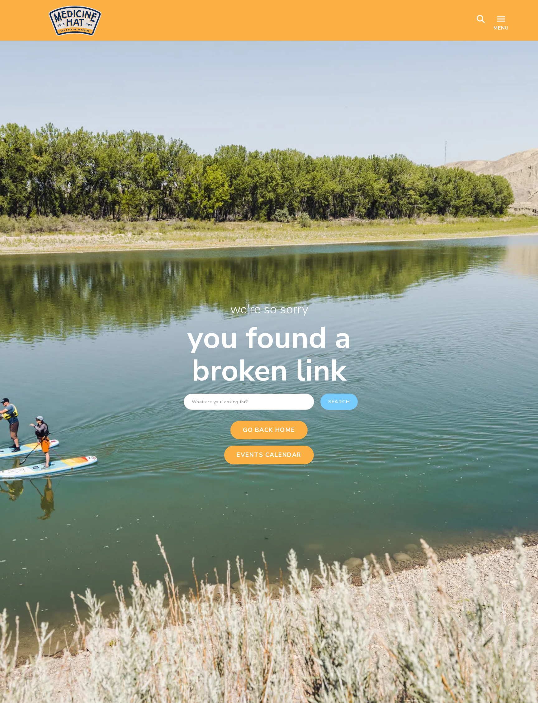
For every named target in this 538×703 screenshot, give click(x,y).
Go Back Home (269, 430)
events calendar (269, 455)
